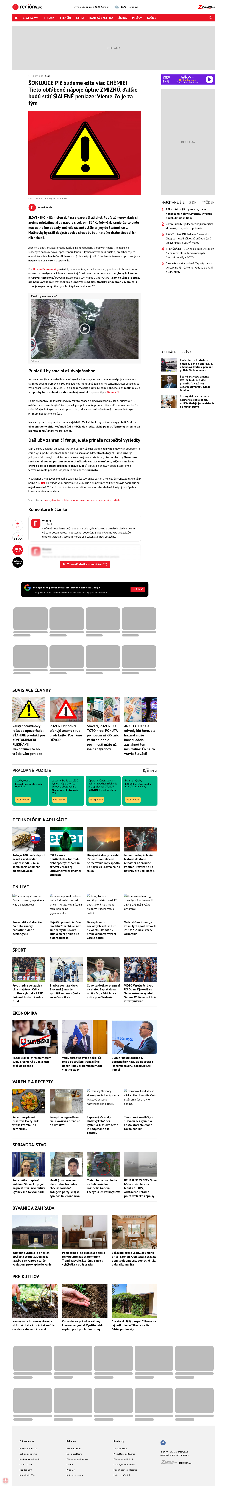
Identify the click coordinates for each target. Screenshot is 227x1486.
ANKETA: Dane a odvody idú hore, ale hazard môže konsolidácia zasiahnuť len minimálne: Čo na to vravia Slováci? (140, 740)
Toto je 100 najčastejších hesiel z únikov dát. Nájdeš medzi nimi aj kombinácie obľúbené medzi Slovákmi (28, 863)
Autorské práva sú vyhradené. (174, 1455)
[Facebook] (163, 1443)
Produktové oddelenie (124, 1454)
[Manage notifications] (5, 1480)
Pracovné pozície (31, 770)
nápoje (102, 500)
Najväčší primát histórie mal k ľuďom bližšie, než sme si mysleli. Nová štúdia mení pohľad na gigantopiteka (65, 930)
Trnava (49, 17)
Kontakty (119, 1441)
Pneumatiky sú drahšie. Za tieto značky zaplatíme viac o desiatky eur (27, 928)
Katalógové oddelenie (124, 1464)
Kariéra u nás (26, 1464)
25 (17, 527)
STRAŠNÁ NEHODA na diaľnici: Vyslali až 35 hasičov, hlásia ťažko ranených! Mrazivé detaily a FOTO (190, 253)
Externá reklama (74, 1454)
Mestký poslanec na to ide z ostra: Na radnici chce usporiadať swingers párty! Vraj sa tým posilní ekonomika (65, 1188)
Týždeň (208, 202)
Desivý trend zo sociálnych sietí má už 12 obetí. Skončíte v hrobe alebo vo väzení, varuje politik (102, 930)
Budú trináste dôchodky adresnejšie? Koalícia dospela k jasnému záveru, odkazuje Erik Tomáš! (132, 1063)
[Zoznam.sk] (169, 1463)
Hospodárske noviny (46, 269)
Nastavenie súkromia (30, 1459)
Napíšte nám (26, 1469)
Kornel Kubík (45, 207)
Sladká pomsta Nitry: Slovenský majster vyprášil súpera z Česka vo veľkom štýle (65, 991)
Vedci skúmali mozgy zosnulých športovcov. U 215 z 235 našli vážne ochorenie (140, 928)
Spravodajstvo (120, 1448)
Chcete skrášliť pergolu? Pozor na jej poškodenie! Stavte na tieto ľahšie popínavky (134, 1325)
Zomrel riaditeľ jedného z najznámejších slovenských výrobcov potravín (190, 226)
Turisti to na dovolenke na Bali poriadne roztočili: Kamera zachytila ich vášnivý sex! (103, 1186)
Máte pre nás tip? (122, 1475)
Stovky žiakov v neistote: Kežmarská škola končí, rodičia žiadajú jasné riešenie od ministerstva (197, 401)
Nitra (80, 17)
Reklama (71, 1441)
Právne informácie (28, 1448)
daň (53, 500)
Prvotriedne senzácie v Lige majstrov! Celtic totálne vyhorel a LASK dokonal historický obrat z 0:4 (28, 993)
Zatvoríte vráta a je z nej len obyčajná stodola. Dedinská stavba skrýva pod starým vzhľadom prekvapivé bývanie (31, 1258)
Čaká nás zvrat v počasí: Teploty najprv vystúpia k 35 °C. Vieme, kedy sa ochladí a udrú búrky (189, 267)
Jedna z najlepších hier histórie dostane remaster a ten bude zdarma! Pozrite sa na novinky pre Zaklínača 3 (139, 863)
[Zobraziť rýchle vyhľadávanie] (210, 17)
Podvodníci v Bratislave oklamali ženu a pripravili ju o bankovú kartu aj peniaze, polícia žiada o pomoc (196, 365)
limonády (91, 500)
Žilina (122, 17)
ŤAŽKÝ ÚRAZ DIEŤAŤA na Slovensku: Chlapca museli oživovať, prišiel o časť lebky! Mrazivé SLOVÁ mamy (188, 238)
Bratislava (30, 17)
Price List (71, 1469)
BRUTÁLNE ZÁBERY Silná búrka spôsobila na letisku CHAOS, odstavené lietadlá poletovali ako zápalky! (140, 1188)
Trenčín (65, 17)
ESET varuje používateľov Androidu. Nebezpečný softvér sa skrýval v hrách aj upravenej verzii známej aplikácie (65, 865)
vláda (117, 500)
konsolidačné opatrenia (71, 500)
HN (43, 483)
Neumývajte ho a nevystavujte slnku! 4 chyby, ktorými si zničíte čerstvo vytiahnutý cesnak (33, 1325)
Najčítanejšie (173, 202)
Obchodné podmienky (77, 1459)
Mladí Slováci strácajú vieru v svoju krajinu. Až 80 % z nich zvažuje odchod (31, 1062)
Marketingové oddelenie (125, 1469)
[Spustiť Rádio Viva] (187, 77)
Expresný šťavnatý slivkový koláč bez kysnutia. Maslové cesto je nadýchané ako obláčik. (102, 1125)
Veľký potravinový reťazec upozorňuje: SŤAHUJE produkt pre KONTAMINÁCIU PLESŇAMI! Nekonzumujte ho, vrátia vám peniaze (28, 740)
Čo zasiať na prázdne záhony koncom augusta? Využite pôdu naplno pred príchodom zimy (82, 1325)
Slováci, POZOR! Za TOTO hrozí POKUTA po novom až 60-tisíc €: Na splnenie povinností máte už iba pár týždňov (103, 737)
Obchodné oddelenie (124, 1459)
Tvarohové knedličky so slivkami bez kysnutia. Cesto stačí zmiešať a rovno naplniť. (139, 1123)
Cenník (70, 1464)
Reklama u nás (74, 1448)
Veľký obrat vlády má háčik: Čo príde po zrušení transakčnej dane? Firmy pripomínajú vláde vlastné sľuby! (82, 1063)
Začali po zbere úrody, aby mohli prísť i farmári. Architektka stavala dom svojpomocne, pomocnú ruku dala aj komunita (134, 1258)
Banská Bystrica (101, 17)
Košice (151, 17)
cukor (47, 500)
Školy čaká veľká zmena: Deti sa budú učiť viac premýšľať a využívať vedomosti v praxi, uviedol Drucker (195, 383)
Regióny (48, 76)
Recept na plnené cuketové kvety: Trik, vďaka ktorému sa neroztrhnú (25, 1123)
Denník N (113, 392)
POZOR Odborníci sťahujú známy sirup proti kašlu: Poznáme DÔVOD (66, 733)
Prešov (137, 17)
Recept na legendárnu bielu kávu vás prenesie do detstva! (65, 1121)
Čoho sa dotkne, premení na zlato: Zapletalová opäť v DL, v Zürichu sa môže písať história (103, 991)
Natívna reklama (75, 1475)
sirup (109, 500)
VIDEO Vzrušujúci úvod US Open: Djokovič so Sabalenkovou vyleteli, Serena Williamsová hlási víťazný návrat (140, 993)
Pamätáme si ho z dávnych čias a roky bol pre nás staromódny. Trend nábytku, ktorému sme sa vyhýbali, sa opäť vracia (83, 1258)
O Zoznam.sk (27, 1441)
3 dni (193, 202)
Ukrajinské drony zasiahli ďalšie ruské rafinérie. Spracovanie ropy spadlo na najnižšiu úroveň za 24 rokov (103, 863)
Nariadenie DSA (27, 1475)
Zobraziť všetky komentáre (87, 564)
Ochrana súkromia (28, 1454)
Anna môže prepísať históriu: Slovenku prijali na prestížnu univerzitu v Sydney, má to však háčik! (28, 1186)
